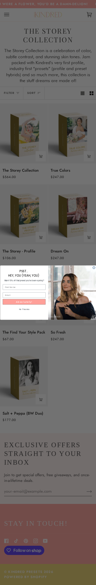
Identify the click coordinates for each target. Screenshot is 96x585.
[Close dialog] (94, 267)
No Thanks (24, 309)
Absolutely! (24, 301)
